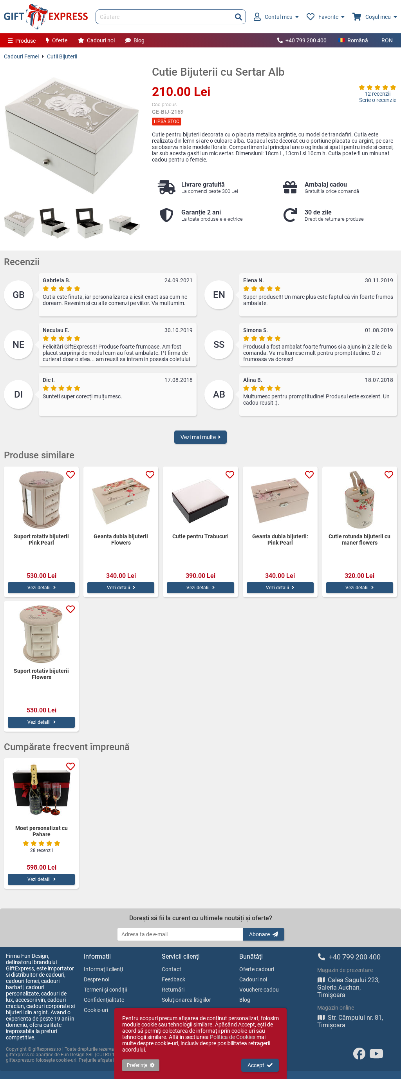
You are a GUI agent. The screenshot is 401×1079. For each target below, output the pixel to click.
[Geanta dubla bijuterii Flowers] (120, 499)
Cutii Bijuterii (62, 56)
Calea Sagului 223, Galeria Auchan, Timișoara (348, 987)
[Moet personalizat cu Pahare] (41, 791)
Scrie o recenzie (377, 100)
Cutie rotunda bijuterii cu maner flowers (359, 539)
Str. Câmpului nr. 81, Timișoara (350, 1021)
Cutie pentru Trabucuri (200, 536)
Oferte (59, 40)
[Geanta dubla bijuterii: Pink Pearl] (280, 499)
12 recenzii (377, 94)
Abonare (259, 934)
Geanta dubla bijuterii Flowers (121, 539)
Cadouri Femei (21, 56)
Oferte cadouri (256, 969)
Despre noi (96, 979)
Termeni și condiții (105, 989)
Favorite (328, 17)
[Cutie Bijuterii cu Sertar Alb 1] (19, 223)
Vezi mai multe (198, 437)
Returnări (173, 989)
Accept (255, 1065)
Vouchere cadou (259, 989)
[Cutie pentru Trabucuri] (200, 499)
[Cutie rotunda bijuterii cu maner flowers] (359, 499)
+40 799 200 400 (306, 40)
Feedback (173, 979)
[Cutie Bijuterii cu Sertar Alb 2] (54, 223)
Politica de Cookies (232, 1037)
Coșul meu (378, 17)
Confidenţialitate (104, 1000)
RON (387, 40)
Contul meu (279, 17)
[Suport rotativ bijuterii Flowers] (41, 634)
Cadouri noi (101, 40)
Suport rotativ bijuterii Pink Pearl (41, 539)
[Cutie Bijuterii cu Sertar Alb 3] (89, 223)
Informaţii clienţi (103, 969)
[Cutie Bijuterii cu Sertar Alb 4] (124, 223)
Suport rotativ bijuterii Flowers (41, 674)
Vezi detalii (39, 587)
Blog (139, 40)
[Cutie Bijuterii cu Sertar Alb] (72, 133)
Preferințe (137, 1065)
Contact (171, 969)
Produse (25, 41)
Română (357, 40)
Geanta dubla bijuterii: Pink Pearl (280, 539)
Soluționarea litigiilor (186, 1000)
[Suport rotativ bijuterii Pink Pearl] (41, 499)
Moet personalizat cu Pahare (41, 831)
